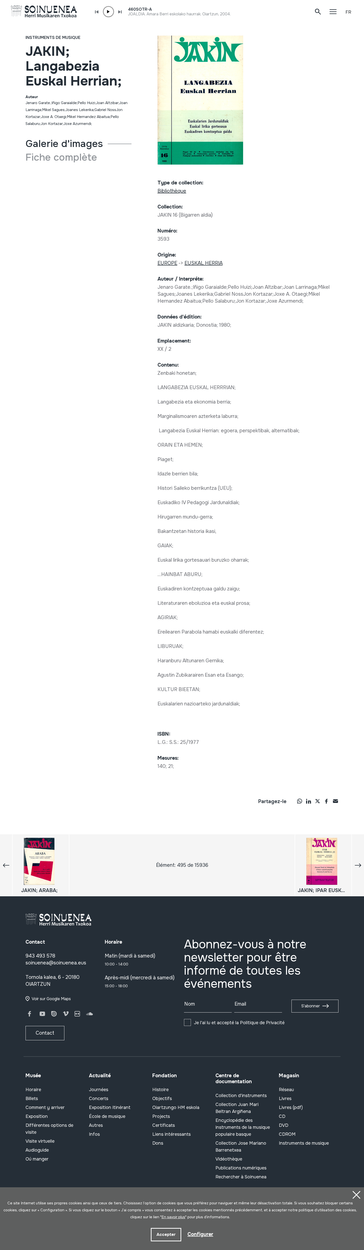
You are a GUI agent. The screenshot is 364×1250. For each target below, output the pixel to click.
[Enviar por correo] (335, 801)
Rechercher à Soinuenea (240, 1177)
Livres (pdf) (291, 1107)
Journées (98, 1089)
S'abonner (310, 1006)
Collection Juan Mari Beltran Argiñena (237, 1108)
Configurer (200, 1234)
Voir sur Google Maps (51, 998)
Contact (45, 1033)
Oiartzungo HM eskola (175, 1107)
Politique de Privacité (262, 1022)
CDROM (287, 1134)
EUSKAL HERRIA (203, 263)
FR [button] (348, 12)
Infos (94, 1134)
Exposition (37, 1116)
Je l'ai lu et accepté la (239, 1022)
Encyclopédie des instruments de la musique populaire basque (242, 1127)
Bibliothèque (171, 191)
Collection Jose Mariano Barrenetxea (240, 1146)
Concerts (98, 1098)
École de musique (107, 1116)
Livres (285, 1098)
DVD (283, 1125)
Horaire (33, 1089)
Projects (161, 1116)
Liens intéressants (171, 1134)
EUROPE (167, 263)
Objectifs (162, 1098)
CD (282, 1116)
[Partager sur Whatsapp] (299, 801)
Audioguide (37, 1150)
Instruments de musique (53, 37)
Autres (96, 1125)
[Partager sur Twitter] (317, 801)
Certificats (163, 1125)
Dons (157, 1143)
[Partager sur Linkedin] (308, 801)
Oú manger (37, 1159)
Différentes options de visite (49, 1129)
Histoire (160, 1089)
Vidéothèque (228, 1159)
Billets (32, 1098)
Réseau (286, 1089)
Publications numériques (240, 1168)
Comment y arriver (45, 1107)
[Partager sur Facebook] (326, 801)
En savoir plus (173, 1217)
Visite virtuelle (40, 1141)
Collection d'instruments (241, 1095)
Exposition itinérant (109, 1107)
